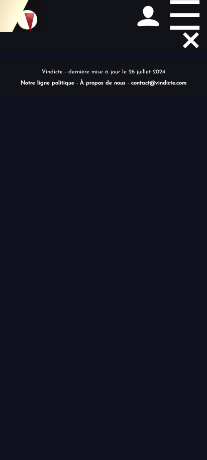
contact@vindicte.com (158, 83)
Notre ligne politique (47, 83)
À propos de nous (103, 83)
